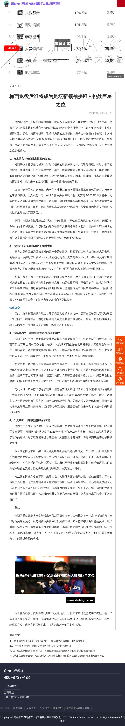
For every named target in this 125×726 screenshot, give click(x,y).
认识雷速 (17, 708)
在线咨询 (12, 686)
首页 (11, 85)
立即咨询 (11, 48)
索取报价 (120, 380)
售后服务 (120, 360)
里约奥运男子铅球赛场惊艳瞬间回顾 (76, 650)
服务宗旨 (57, 708)
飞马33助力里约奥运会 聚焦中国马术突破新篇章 (33, 650)
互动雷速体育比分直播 (78, 708)
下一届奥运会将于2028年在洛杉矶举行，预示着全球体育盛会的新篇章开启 (47, 641)
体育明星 (44, 708)
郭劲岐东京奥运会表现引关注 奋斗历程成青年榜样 (34, 655)
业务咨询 (120, 350)
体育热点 (31, 708)
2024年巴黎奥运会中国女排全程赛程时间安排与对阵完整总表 (40, 646)
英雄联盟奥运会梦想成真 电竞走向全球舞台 (82, 655)
